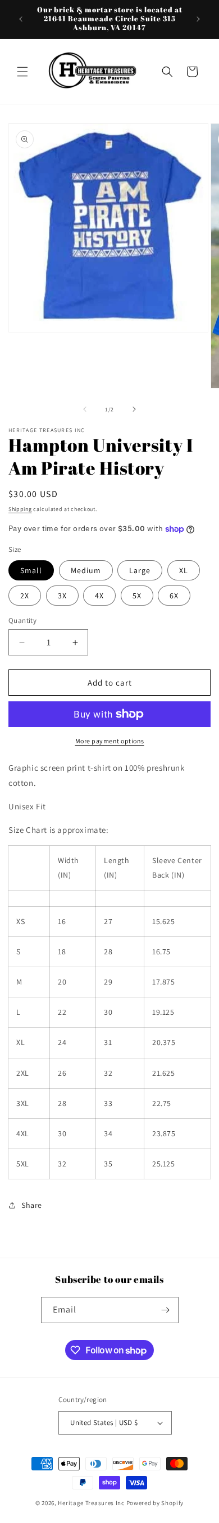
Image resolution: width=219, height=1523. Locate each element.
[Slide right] (134, 409)
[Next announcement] (198, 19)
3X (62, 596)
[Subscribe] (165, 1310)
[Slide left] (84, 409)
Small (31, 570)
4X (99, 596)
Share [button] (31, 1205)
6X (174, 596)
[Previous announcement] (20, 19)
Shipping (20, 509)
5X (137, 596)
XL (183, 570)
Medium (86, 570)
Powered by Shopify (155, 1503)
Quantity (22, 620)
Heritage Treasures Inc (91, 1503)
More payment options (109, 741)
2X (24, 596)
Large (139, 570)
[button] (22, 71)
